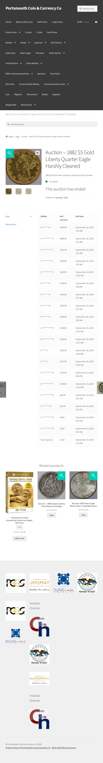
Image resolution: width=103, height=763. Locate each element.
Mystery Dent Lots (24, 22)
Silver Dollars (55, 53)
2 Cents (28, 32)
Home (8, 22)
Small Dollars (12, 63)
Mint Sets (10, 84)
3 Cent (39, 32)
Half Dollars (56, 42)
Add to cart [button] (19, 538)
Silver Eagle (25, 53)
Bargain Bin (11, 104)
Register (18, 94)
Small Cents (11, 32)
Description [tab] (11, 224)
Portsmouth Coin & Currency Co (33, 8)
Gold (17, 136)
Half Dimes (52, 32)
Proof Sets (55, 73)
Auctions (41, 73)
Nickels (9, 42)
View (52, 515)
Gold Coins (10, 53)
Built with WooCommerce (64, 747)
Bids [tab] (8, 216)
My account (32, 94)
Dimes (23, 42)
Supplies (56, 94)
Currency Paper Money (29, 84)
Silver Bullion (32, 63)
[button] (37, 153)
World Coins (26, 104)
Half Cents (42, 22)
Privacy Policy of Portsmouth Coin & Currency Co (28, 747)
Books (45, 94)
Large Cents (57, 22)
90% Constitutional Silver (17, 73)
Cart (8, 94)
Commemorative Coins (54, 84)
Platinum (40, 53)
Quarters (38, 42)
